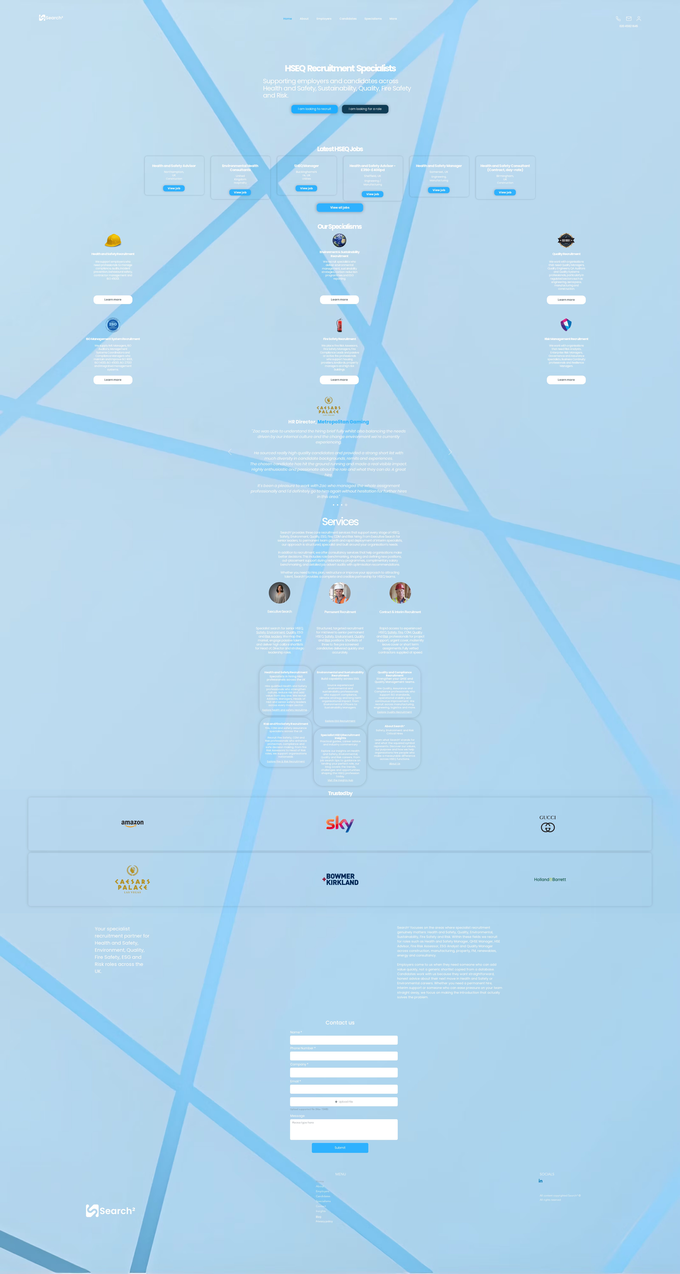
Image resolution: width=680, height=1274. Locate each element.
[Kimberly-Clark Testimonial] (338, 505)
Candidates (323, 1196)
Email (294, 1081)
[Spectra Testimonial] (346, 505)
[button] (344, 1101)
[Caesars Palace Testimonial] (342, 505)
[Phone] (618, 18)
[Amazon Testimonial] (333, 505)
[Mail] (629, 18)
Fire (400, 632)
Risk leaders (273, 636)
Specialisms (323, 1201)
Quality (291, 632)
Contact (321, 1206)
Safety (261, 632)
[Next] (450, 452)
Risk (327, 640)
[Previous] (229, 452)
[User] (639, 18)
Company (298, 1064)
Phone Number (301, 1048)
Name (295, 1032)
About (320, 1186)
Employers (322, 1191)
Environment (276, 632)
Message (297, 1115)
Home (320, 1181)
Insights (321, 1211)
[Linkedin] (540, 1181)
